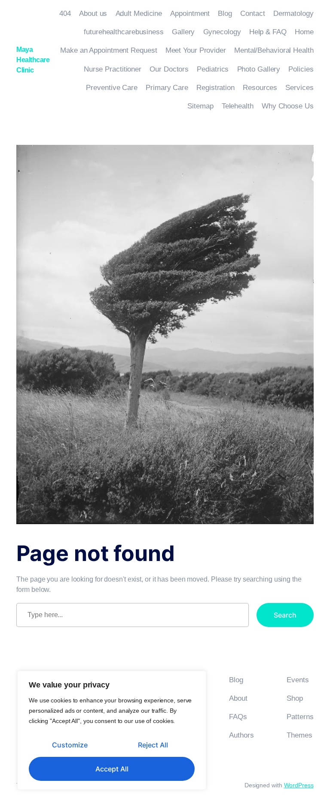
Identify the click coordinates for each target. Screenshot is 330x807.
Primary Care (167, 88)
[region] (111, 730)
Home (304, 32)
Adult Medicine (139, 13)
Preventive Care (112, 88)
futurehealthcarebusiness (124, 32)
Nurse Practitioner (112, 69)
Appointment (190, 13)
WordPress (299, 785)
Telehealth (238, 106)
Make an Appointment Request (108, 50)
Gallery (183, 32)
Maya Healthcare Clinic (32, 60)
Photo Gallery (259, 69)
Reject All (153, 745)
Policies (300, 69)
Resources (260, 88)
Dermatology (293, 13)
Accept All (111, 769)
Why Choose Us (288, 106)
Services (299, 88)
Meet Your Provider (195, 50)
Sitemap (200, 106)
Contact (252, 13)
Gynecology (222, 32)
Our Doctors (169, 69)
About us (93, 13)
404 (65, 13)
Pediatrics (213, 69)
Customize (70, 745)
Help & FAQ (268, 32)
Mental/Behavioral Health (274, 50)
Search (285, 615)
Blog (225, 13)
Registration (215, 88)
